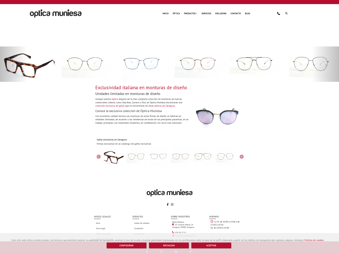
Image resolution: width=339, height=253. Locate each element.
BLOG (247, 13)
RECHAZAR (169, 245)
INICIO (165, 13)
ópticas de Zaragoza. (164, 105)
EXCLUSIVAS (220, 13)
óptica (115, 98)
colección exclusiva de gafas (110, 105)
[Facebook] (167, 204)
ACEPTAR (211, 245)
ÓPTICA (176, 13)
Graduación (138, 228)
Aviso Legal (100, 228)
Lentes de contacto (141, 223)
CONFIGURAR (126, 245)
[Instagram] (172, 204)
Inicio (98, 223)
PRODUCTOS (190, 13)
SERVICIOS (206, 13)
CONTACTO (236, 13)
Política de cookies (314, 240)
